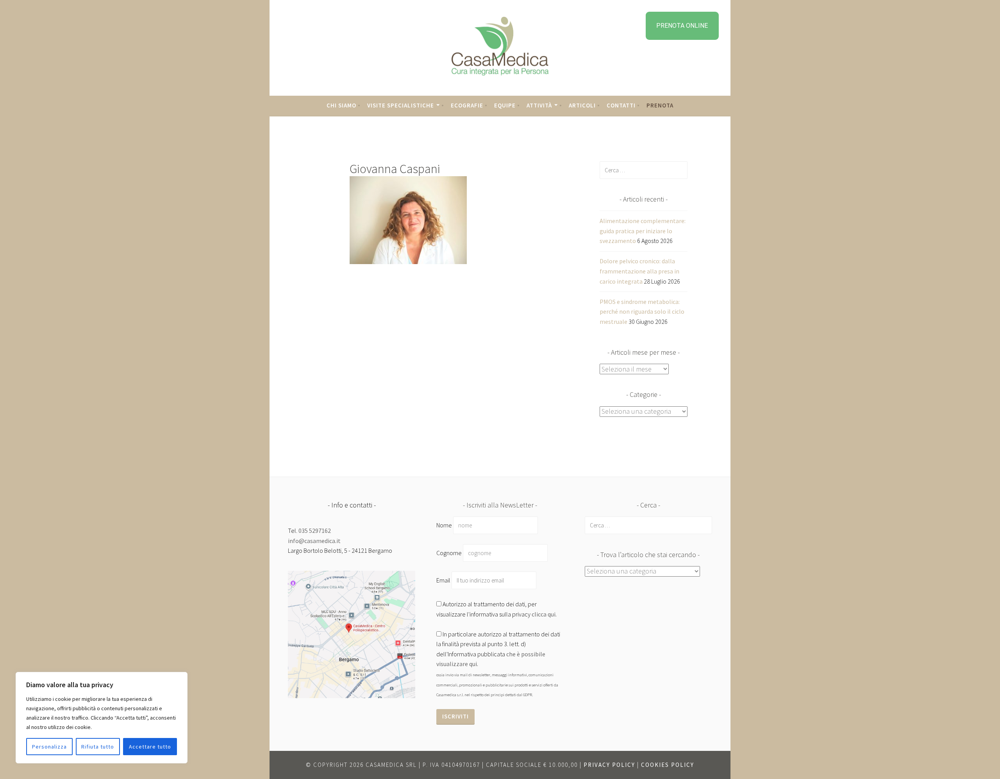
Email (444, 580)
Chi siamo (341, 105)
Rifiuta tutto (97, 746)
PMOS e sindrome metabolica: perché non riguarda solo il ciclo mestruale (642, 311)
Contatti (621, 105)
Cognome (449, 553)
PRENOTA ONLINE (682, 25)
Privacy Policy (609, 764)
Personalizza (49, 746)
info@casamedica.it (314, 541)
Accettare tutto (150, 746)
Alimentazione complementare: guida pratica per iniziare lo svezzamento (643, 231)
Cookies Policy (667, 764)
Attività (539, 105)
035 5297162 (314, 530)
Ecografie (467, 105)
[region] (102, 717)
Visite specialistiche (400, 105)
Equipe (505, 105)
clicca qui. (544, 614)
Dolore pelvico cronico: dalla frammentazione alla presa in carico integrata (639, 271)
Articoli (582, 105)
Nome (444, 525)
